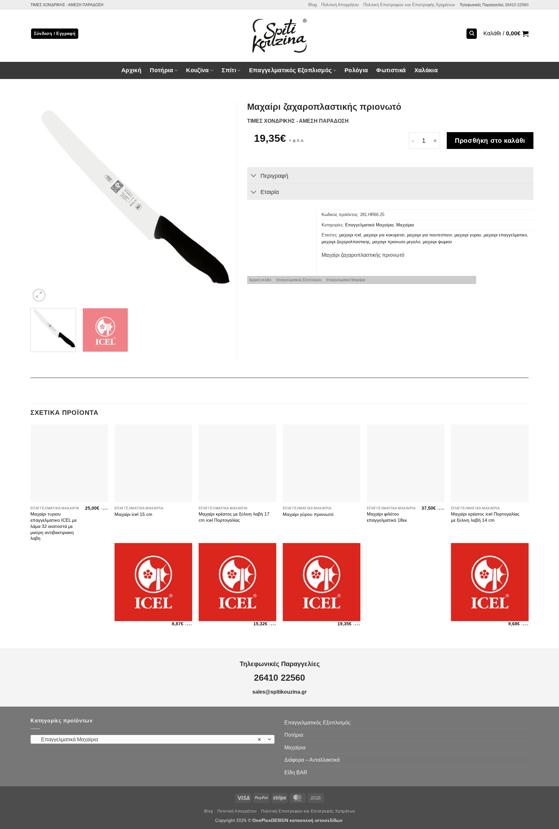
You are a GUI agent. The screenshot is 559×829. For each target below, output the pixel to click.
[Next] (220, 202)
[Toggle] (253, 176)
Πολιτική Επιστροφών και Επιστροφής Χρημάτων (409, 4)
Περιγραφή (274, 176)
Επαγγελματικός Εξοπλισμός (299, 280)
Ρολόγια (356, 70)
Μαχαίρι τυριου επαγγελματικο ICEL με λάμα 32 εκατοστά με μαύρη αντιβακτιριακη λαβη (53, 526)
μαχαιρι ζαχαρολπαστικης (346, 241)
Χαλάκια (426, 70)
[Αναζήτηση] (471, 33)
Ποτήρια (161, 70)
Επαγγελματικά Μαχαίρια (369, 224)
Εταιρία (269, 192)
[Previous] (43, 202)
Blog (312, 4)
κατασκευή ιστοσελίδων (317, 820)
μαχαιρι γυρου (468, 235)
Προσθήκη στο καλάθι (490, 140)
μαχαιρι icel (350, 235)
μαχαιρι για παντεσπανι (429, 235)
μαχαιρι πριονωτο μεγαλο (396, 241)
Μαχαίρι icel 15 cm (133, 514)
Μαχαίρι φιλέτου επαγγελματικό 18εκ (387, 517)
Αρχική (131, 70)
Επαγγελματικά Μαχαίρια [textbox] (149, 739)
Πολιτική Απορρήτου (340, 4)
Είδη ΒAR (295, 772)
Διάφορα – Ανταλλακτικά (312, 760)
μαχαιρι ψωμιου (437, 241)
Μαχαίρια (405, 224)
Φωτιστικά (391, 70)
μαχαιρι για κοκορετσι (384, 235)
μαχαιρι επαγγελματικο (505, 235)
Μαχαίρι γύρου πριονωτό (308, 514)
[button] (506, 34)
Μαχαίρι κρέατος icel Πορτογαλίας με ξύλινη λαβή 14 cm (485, 517)
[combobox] (152, 739)
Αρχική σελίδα (260, 280)
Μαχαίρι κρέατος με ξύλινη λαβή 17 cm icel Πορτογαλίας (234, 517)
